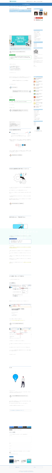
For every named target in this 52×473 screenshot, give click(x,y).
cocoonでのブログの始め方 (36, 110)
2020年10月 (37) (35, 43)
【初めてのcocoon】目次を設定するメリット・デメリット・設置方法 (39, 103)
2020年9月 (35, 123)
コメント (10, 435)
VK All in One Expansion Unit (30, 471)
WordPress (22, 471)
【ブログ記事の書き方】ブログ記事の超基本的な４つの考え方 (23, 461)
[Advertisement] (20, 18)
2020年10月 (35, 122)
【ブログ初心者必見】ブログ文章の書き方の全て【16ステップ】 (17, 410)
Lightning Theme (25, 471)
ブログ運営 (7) (35, 37)
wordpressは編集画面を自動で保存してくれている (15, 124)
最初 (14, 56)
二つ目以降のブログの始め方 (36, 119)
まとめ (10, 126)
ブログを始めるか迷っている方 (37, 114)
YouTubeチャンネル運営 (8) (36, 32)
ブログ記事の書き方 (29, 8)
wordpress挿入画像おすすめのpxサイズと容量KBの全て (16, 461)
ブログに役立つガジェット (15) (37, 33)
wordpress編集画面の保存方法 (13, 123)
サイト (10, 448)
